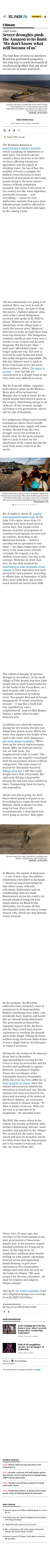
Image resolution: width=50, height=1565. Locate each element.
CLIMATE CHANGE (9, 31)
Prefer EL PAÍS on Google (16, 137)
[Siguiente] (46, 474)
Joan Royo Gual (25, 120)
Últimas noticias (11, 1460)
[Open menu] (5, 17)
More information (9, 1364)
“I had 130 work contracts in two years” (21, 1524)
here (38, 1370)
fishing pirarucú (12, 770)
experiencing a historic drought (21, 148)
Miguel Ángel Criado (25, 1353)
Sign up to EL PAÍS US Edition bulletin (21, 1307)
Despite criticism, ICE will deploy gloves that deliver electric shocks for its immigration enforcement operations (24, 1475)
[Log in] (45, 17)
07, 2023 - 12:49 (30, 123)
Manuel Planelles (24, 1336)
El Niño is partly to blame (24, 1081)
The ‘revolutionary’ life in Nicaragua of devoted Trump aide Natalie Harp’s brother (24, 1530)
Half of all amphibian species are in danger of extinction (31, 1347)
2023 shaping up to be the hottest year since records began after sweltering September (32, 1329)
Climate (9, 25)
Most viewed (9, 1505)
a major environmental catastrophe (22, 515)
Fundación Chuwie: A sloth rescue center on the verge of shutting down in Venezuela (24, 1492)
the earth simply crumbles (18, 741)
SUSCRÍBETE (36, 17)
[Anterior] (3, 474)
